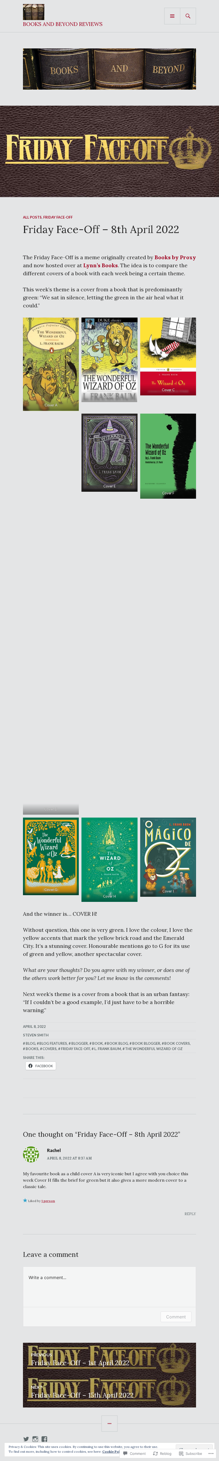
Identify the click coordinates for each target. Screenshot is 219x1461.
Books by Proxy (175, 257)
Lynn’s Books (100, 265)
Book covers (177, 1043)
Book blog (117, 1043)
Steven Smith (36, 1035)
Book (97, 1043)
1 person (48, 1201)
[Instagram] (35, 1439)
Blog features (53, 1043)
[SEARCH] (188, 16)
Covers (49, 1049)
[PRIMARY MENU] (172, 16)
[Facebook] (44, 1439)
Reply (190, 1214)
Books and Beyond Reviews (63, 24)
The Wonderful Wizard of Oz (154, 1049)
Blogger (79, 1043)
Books (32, 1049)
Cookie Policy (113, 1451)
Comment (176, 1316)
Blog (30, 1043)
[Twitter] (26, 1439)
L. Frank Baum (107, 1049)
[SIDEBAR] (109, 1424)
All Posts (32, 217)
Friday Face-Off (58, 217)
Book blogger (146, 1043)
